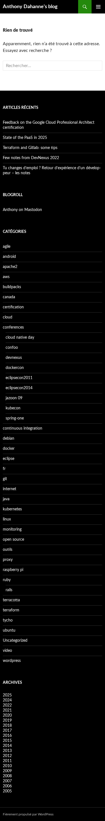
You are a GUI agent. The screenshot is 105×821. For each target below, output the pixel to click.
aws (6, 277)
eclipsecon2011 (19, 378)
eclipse (8, 459)
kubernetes (12, 509)
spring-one (15, 418)
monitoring (12, 529)
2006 (7, 786)
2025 (7, 695)
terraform (11, 610)
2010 (7, 766)
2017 (7, 731)
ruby (7, 580)
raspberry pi (13, 570)
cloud (7, 317)
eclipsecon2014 (19, 388)
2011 (7, 761)
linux (7, 519)
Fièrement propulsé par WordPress (28, 814)
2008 (7, 776)
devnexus (14, 358)
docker (9, 449)
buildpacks (12, 287)
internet (9, 489)
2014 (7, 746)
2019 (7, 721)
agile (6, 247)
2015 (7, 741)
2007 (7, 781)
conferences (13, 327)
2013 (7, 751)
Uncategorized (15, 641)
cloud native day (20, 338)
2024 (7, 700)
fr (4, 469)
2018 (7, 726)
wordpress (12, 661)
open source (13, 540)
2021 (7, 710)
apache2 (10, 267)
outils (7, 550)
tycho (8, 620)
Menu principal (98, 6)
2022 (7, 705)
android (9, 257)
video (7, 651)
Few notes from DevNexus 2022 (31, 158)
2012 (7, 756)
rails (9, 590)
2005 (7, 791)
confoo (12, 348)
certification (13, 307)
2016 (7, 736)
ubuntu (9, 630)
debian (8, 439)
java (6, 499)
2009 (7, 771)
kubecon (13, 408)
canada (9, 297)
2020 (7, 715)
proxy (8, 560)
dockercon (15, 368)
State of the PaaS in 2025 (25, 138)
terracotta (11, 600)
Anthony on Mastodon (22, 210)
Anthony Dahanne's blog (30, 6)
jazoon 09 (14, 398)
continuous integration (22, 428)
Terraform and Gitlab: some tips (30, 148)
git (5, 479)
